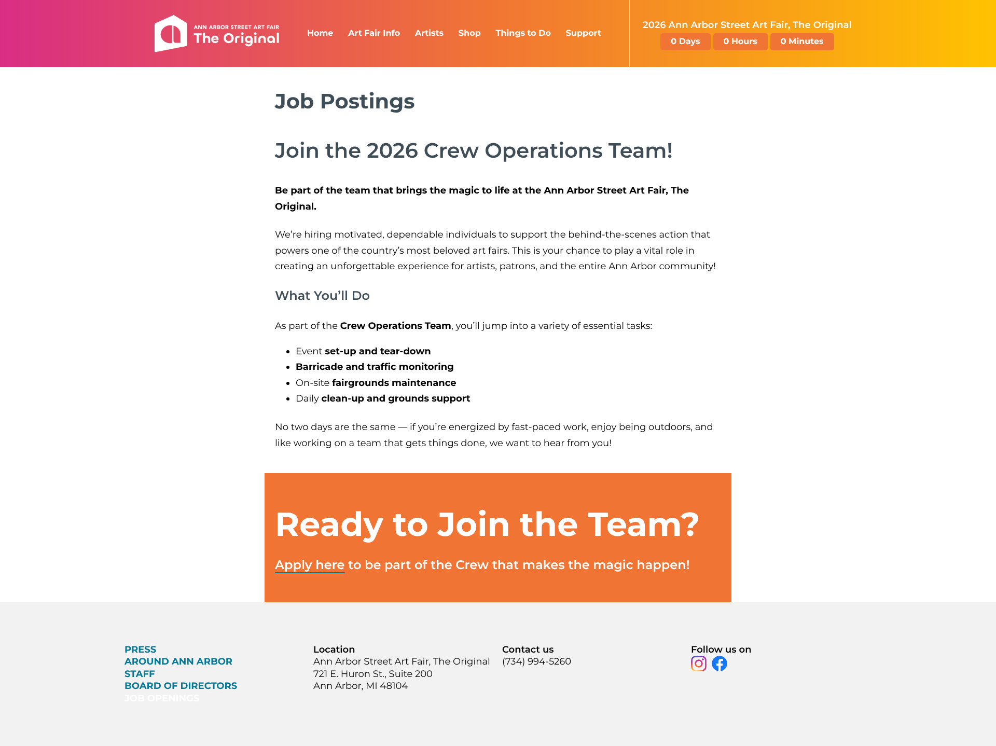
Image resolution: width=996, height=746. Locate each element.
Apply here (310, 565)
